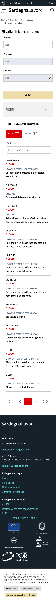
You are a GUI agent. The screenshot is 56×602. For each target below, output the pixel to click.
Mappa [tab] (27, 133)
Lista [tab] (10, 133)
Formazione (8, 483)
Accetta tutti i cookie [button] (16, 594)
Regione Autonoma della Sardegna (21, 2)
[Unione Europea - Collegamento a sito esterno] (14, 527)
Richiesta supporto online (15, 466)
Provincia (7, 54)
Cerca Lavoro (27, 20)
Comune (7, 70)
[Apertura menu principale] (5, 9)
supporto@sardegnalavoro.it (16, 449)
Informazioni (11, 588)
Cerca (28, 94)
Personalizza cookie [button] (30, 588)
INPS (4, 513)
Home (4, 20)
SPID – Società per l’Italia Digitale (19, 518)
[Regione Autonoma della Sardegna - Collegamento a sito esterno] (14, 542)
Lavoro (26, 10)
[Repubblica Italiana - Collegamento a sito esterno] (42, 527)
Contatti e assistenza (13, 492)
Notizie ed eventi (11, 487)
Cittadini (14, 20)
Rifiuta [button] (32, 594)
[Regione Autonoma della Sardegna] (3, 2)
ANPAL (5, 504)
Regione (7, 37)
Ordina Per (12, 143)
